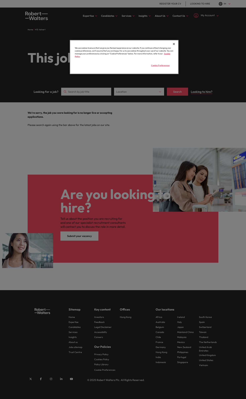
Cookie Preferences (160, 65)
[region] (124, 57)
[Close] (174, 44)
